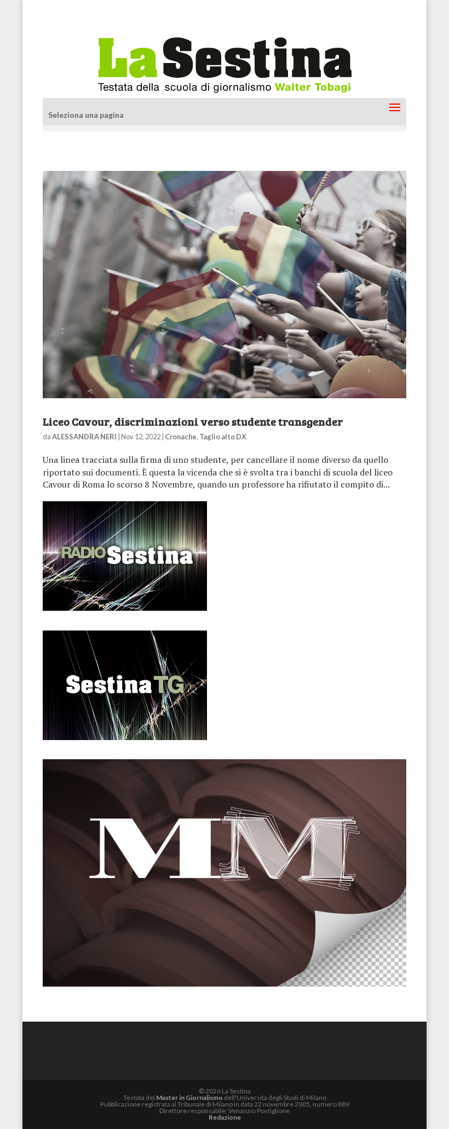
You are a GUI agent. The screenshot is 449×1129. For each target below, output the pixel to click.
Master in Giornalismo (189, 1097)
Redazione (225, 1117)
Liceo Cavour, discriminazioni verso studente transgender (193, 421)
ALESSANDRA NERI (84, 436)
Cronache (181, 436)
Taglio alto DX (222, 436)
